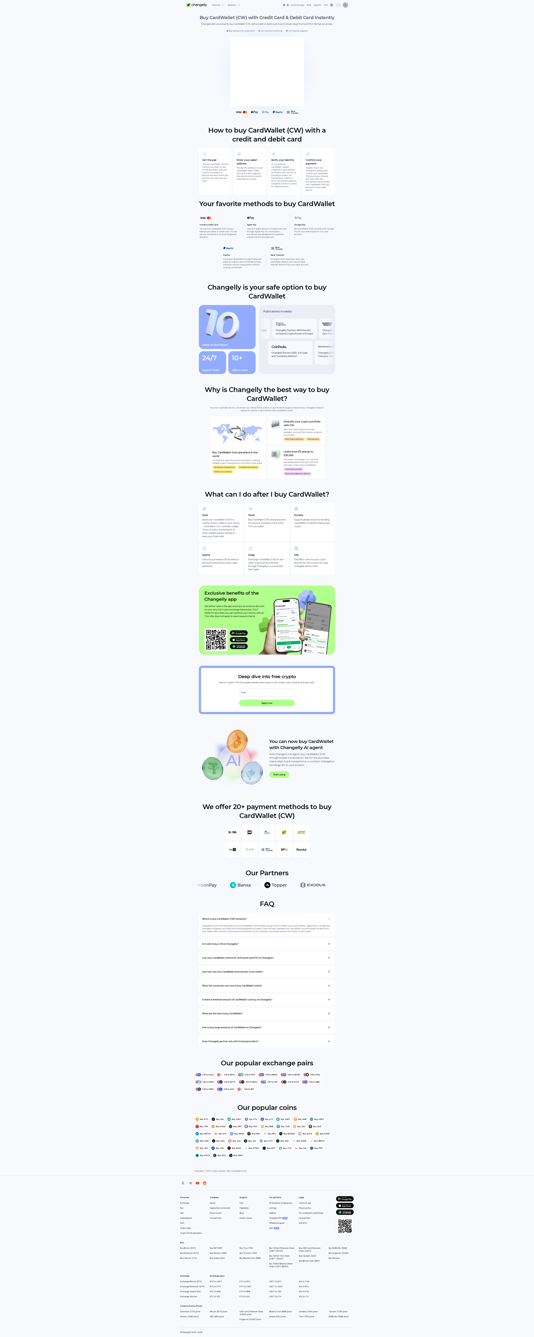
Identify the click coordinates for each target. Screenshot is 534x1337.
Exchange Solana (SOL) (190, 1291)
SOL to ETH (304, 1291)
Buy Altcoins (334, 1258)
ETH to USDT (246, 1286)
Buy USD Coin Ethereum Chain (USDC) (309, 1249)
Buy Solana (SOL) (217, 1258)
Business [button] (232, 5)
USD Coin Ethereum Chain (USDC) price (251, 1313)
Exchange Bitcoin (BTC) (191, 1281)
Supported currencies (220, 1208)
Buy (181, 1208)
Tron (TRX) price (306, 1316)
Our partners (216, 1218)
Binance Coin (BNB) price (280, 1311)
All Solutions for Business (280, 1203)
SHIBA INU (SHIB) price (339, 1316)
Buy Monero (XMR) (218, 1253)
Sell (181, 1213)
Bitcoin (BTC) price (218, 1311)
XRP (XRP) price (217, 1316)
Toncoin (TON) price (338, 1311)
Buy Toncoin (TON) (248, 1253)
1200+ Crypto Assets (215, 1171)
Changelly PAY (278, 1218)
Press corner (216, 1213)
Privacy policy (305, 1208)
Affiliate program (277, 1223)
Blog (242, 1213)
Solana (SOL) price (277, 1316)
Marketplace (186, 1218)
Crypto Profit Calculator (191, 1233)
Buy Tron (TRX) (246, 1248)
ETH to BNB (245, 1291)
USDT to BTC (275, 1281)
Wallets (272, 1213)
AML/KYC (303, 1223)
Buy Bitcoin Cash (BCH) (309, 1260)
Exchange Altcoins (188, 1296)
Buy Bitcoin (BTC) (188, 1248)
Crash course (246, 1218)
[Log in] (345, 5)
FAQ (241, 1203)
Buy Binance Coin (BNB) (250, 1258)
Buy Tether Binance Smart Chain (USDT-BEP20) (281, 1265)
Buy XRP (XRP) (216, 1248)
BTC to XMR (215, 1291)
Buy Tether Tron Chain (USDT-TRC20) (279, 1257)
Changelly (199, 1171)
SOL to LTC (304, 1296)
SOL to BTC (304, 1286)
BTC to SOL (215, 1296)
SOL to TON (304, 1281)
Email (243, 692)
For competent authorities (311, 1213)
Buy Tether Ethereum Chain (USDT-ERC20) (281, 1249)
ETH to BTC (245, 1281)
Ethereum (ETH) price (190, 1311)
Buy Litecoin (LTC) (188, 1258)
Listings (272, 1208)
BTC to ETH (215, 1286)
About (213, 1203)
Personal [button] (216, 5)
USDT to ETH (275, 1296)
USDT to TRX (275, 1291)
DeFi (182, 1223)
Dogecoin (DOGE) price (250, 1319)
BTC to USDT (216, 1281)
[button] (293, 5)
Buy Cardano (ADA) (307, 1255)
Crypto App (185, 1228)
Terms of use (305, 1203)
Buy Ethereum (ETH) (189, 1253)
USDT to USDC (276, 1286)
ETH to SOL (245, 1296)
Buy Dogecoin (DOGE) (339, 1253)
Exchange (184, 1203)
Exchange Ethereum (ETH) (192, 1286)
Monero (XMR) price (189, 1316)
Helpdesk (244, 1208)
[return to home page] (197, 5)
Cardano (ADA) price (308, 1311)
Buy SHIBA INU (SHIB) (338, 1248)
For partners (304, 1218)
